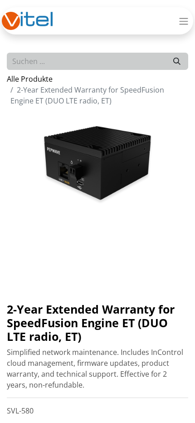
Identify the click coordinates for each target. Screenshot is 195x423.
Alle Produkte (30, 79)
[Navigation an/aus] (183, 21)
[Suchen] (177, 61)
